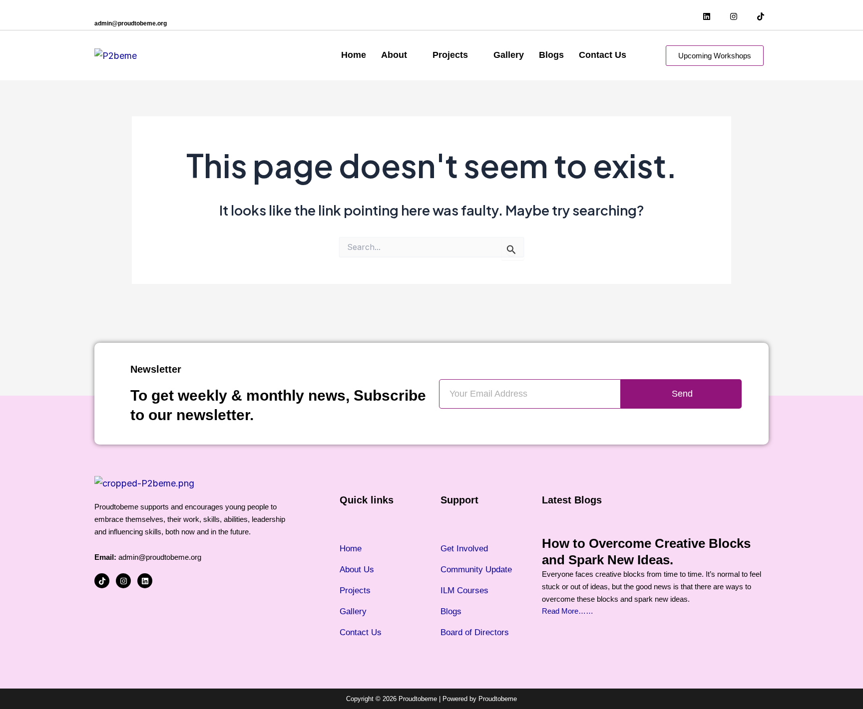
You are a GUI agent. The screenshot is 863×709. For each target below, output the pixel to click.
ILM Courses (464, 590)
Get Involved (464, 548)
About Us (357, 569)
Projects (450, 55)
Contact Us (602, 55)
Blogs (551, 55)
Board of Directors (474, 632)
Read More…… (567, 611)
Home (353, 55)
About (394, 55)
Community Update (476, 569)
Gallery (508, 55)
